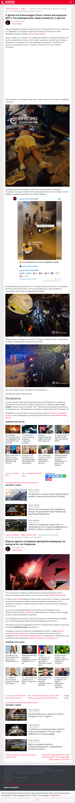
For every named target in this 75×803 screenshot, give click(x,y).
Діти (35, 473)
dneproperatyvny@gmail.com (32, 784)
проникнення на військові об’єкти (30, 636)
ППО (57, 696)
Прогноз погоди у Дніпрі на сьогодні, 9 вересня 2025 (20, 756)
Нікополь (31, 698)
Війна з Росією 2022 (28, 535)
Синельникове (41, 698)
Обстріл (52, 696)
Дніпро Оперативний (36, 34)
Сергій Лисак (29, 612)
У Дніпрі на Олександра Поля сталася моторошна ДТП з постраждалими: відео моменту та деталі (55, 757)
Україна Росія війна (40, 696)
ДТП (7, 476)
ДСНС (32, 286)
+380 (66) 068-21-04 (11, 782)
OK (37, 800)
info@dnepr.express (13, 784)
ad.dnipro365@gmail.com (54, 784)
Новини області (16, 698)
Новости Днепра (12, 9)
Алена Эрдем (17, 24)
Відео (23, 9)
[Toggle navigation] (70, 2)
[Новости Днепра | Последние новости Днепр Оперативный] (8, 2)
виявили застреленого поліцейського (43, 638)
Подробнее (54, 795)
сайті (18, 599)
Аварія (30, 473)
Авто (24, 476)
